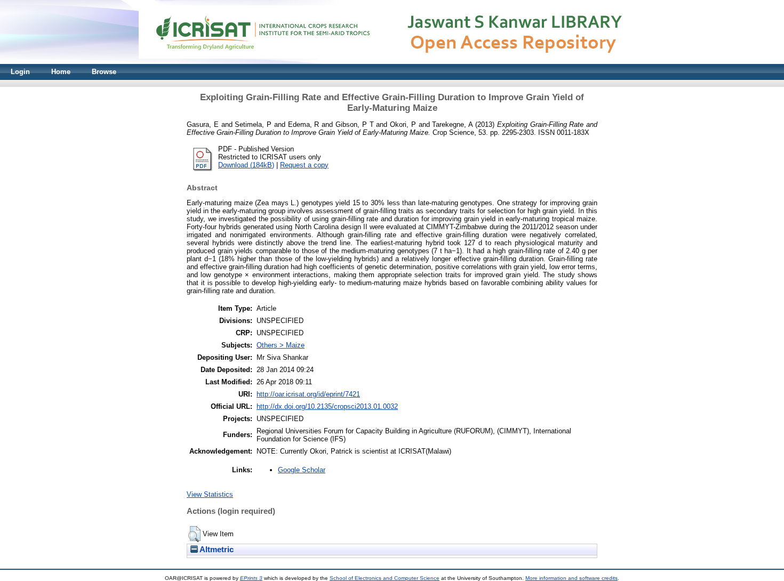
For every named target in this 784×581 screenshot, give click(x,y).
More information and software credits (571, 578)
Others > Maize (281, 345)
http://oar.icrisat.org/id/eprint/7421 (308, 394)
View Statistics (210, 494)
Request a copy (304, 165)
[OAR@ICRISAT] (392, 62)
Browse (104, 72)
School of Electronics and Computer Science (384, 578)
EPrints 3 (251, 578)
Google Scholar (301, 470)
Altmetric (216, 549)
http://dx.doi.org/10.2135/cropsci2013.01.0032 (327, 406)
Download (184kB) (246, 165)
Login (20, 72)
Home (60, 72)
